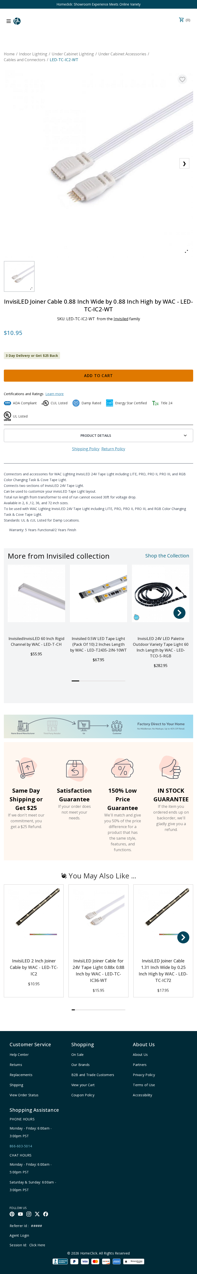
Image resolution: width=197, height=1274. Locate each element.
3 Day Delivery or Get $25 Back (32, 355)
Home (9, 54)
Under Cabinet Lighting (73, 54)
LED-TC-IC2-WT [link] (64, 59)
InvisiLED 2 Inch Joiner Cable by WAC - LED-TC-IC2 (34, 967)
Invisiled (121, 318)
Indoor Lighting (33, 54)
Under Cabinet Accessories (122, 54)
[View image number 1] (19, 276)
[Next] (179, 613)
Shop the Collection (167, 555)
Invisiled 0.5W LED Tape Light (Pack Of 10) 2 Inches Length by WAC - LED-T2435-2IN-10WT (98, 644)
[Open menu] (9, 21)
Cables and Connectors (24, 59)
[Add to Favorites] (182, 79)
